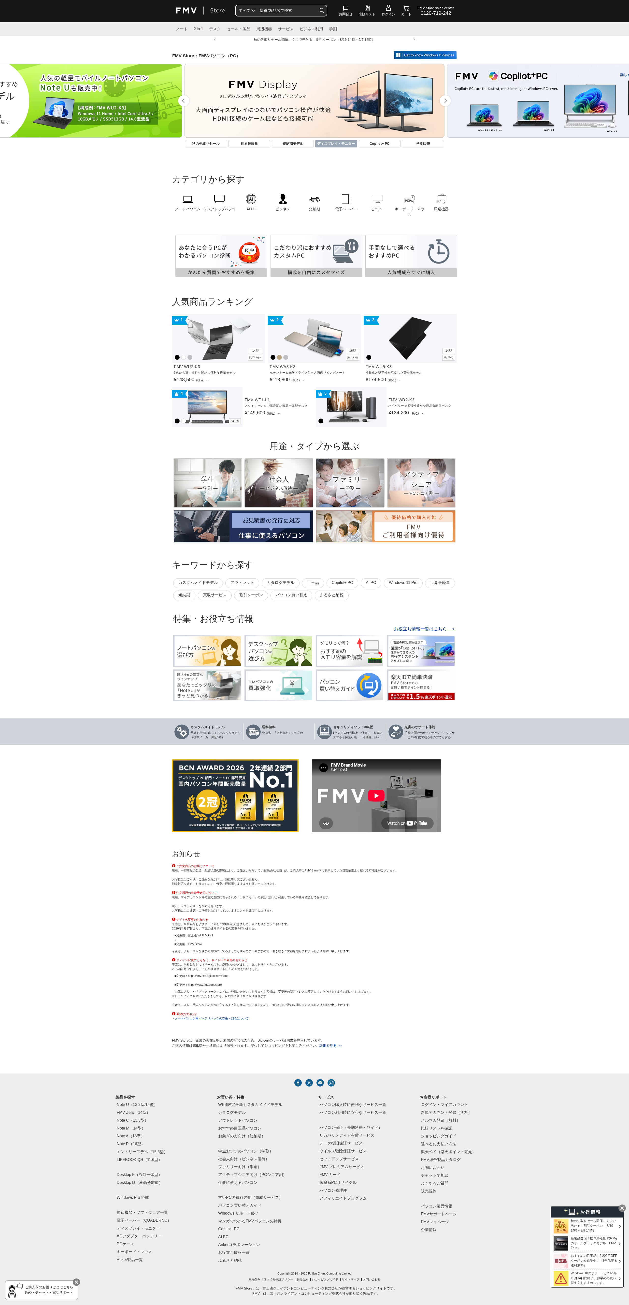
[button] (346, 11)
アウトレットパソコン (237, 1120)
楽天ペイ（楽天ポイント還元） (448, 1152)
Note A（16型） (131, 1136)
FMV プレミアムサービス (341, 1167)
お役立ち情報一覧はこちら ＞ (425, 629)
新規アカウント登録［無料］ (446, 1113)
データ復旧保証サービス (341, 1143)
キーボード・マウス (134, 1252)
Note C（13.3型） (132, 1120)
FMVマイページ (435, 1222)
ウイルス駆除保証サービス (343, 1151)
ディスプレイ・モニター (138, 1228)
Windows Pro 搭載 (133, 1198)
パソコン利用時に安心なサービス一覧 (352, 1113)
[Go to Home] (200, 10)
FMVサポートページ (439, 1214)
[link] (367, 11)
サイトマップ (350, 1279)
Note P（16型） (131, 1144)
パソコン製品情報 (436, 1206)
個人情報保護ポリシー (278, 1279)
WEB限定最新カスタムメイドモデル (250, 1105)
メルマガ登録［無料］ (440, 1120)
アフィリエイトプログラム (343, 1198)
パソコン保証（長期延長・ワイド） (350, 1128)
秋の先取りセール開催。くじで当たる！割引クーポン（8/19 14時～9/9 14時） (314, 40)
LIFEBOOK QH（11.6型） (139, 1160)
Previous (183, 100)
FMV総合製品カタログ (441, 1160)
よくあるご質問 (434, 1183)
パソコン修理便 (333, 1191)
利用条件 (254, 1279)
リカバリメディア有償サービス (346, 1135)
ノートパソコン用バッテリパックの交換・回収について (212, 1018)
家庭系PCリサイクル (338, 1183)
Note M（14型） (131, 1128)
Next (445, 100)
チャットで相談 (434, 1176)
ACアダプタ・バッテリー (139, 1236)
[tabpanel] (314, 101)
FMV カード (330, 1175)
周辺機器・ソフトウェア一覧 (142, 1213)
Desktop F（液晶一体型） (139, 1175)
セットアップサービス (339, 1159)
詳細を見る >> (330, 1046)
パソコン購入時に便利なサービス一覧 (352, 1105)
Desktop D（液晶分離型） (140, 1183)
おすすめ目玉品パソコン (239, 1128)
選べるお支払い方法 (438, 1144)
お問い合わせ (372, 1279)
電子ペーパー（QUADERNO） (144, 1220)
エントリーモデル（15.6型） (142, 1152)
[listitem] (298, 1083)
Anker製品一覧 (130, 1260)
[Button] (322, 10)
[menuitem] (246, 10)
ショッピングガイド (438, 1136)
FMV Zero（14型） (133, 1113)
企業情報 (429, 1230)
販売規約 (429, 1191)
